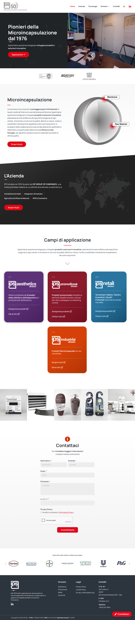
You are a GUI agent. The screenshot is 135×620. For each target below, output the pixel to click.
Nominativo (45, 460)
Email (43, 471)
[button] (108, 6)
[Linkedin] (130, 6)
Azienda (71, 460)
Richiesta (44, 481)
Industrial (61, 595)
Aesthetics (62, 587)
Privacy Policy (46, 509)
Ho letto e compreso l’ (58, 512)
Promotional (62, 589)
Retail (60, 592)
